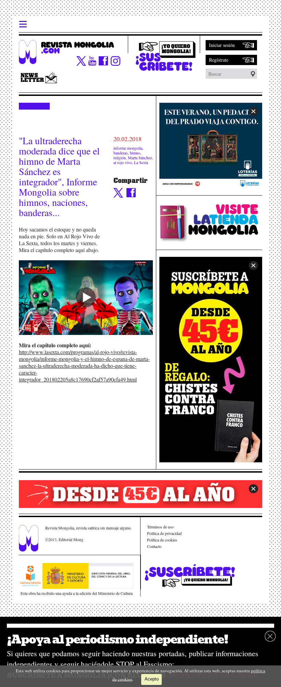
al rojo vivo (122, 162)
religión (119, 157)
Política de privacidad (164, 533)
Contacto (154, 546)
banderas (120, 152)
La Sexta (141, 162)
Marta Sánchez (140, 157)
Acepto (152, 679)
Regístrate (218, 60)
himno (135, 152)
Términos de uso (160, 526)
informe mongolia (127, 148)
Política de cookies (162, 539)
